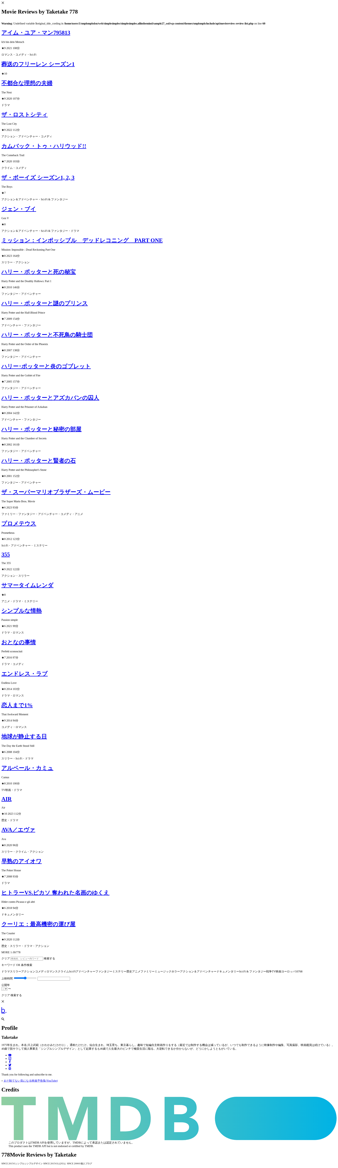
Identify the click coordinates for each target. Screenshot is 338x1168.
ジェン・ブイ (18, 209)
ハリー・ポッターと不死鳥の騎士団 (47, 335)
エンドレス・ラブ (24, 673)
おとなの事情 (18, 642)
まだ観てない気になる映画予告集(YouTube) (31, 1080)
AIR (6, 799)
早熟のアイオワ (21, 861)
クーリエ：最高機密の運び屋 (38, 924)
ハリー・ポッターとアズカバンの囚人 (50, 397)
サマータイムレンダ (27, 585)
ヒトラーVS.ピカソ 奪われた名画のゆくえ (55, 892)
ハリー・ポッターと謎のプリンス (44, 303)
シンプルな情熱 (21, 610)
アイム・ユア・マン (35, 32)
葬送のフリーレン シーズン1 (38, 64)
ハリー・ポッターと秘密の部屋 (41, 429)
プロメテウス (18, 523)
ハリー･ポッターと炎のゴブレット (46, 366)
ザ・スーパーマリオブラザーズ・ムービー (56, 492)
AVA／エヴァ (18, 829)
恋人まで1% (17, 705)
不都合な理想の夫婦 (26, 83)
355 (5, 554)
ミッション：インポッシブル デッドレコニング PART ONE (82, 240)
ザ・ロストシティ (24, 114)
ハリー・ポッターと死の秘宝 (38, 272)
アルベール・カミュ (27, 768)
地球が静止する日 (24, 736)
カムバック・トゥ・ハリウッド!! (43, 146)
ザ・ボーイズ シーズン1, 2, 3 (37, 177)
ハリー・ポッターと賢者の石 (38, 460)
